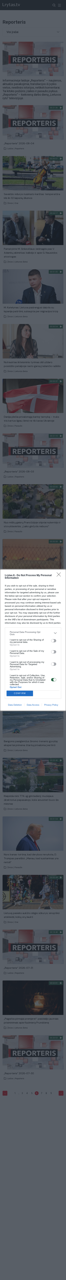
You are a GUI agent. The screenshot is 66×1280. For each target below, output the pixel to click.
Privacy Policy (51, 705)
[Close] (60, 575)
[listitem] (33, 633)
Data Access (33, 705)
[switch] (53, 640)
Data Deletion (15, 705)
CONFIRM (20, 693)
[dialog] (33, 640)
